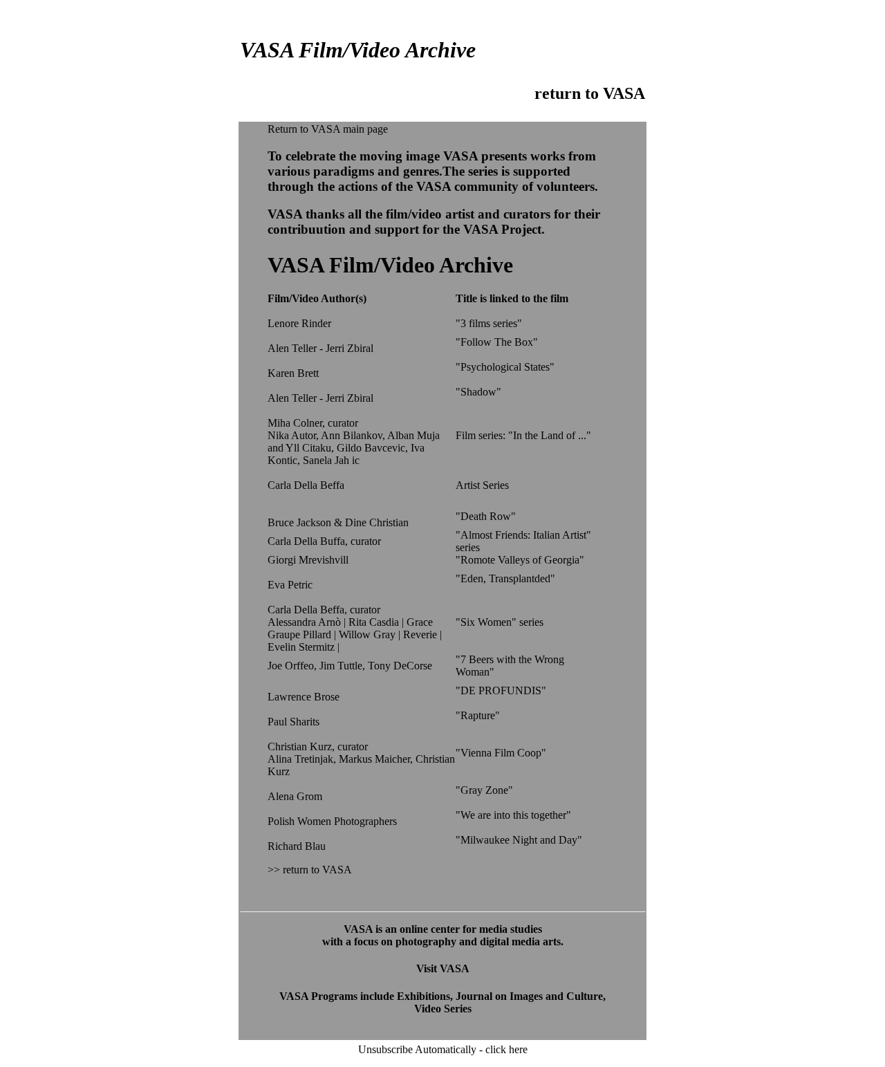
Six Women (486, 622)
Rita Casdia (373, 622)
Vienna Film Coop (500, 753)
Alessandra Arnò (304, 622)
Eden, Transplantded (505, 578)
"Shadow (476, 392)
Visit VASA (442, 968)
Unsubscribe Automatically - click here (443, 1049)
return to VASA (589, 93)
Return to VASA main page (328, 129)
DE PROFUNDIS (500, 690)
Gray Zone (484, 790)
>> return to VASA (310, 869)
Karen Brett (293, 373)
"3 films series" (489, 323)
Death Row (485, 516)
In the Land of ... (549, 435)
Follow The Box (496, 342)
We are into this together (513, 815)
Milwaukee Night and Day (518, 840)
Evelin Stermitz (302, 647)
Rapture (477, 715)
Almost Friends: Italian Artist (523, 535)
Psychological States (505, 367)
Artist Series (482, 485)
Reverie (421, 634)
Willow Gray (367, 634)
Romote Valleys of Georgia (519, 560)
